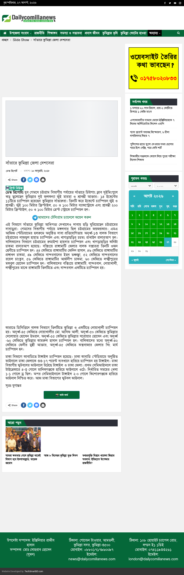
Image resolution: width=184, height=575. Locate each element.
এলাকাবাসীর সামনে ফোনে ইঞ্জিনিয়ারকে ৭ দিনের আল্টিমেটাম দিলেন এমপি (152, 122)
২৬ (160, 242)
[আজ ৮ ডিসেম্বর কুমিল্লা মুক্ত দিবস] (61, 439)
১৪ (175, 224)
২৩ (139, 242)
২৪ (146, 242)
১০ (146, 224)
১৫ (132, 233)
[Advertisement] (140, 17)
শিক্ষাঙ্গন (52, 33)
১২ (161, 224)
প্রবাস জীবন (92, 33)
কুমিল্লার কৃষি (110, 33)
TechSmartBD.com (34, 571)
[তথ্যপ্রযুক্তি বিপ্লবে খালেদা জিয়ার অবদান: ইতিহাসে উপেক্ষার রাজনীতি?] (100, 439)
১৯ (160, 233)
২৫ (153, 242)
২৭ (168, 242)
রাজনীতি (39, 33)
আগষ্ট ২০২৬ (154, 196)
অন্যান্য (153, 33)
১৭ (146, 233)
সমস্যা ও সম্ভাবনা (71, 33)
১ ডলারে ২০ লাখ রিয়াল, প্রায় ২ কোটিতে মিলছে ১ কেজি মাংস (151, 110)
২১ (175, 233)
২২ (132, 242)
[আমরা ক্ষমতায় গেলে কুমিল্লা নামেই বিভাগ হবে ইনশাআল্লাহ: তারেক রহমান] (23, 439)
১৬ (139, 233)
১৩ (168, 224)
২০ (168, 233)
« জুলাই (135, 260)
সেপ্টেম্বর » (171, 260)
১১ (153, 224)
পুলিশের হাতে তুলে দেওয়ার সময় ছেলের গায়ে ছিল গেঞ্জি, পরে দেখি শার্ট (151, 146)
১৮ (153, 233)
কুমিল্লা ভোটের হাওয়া (133, 33)
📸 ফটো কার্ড (62, 395)
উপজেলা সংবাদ (19, 33)
